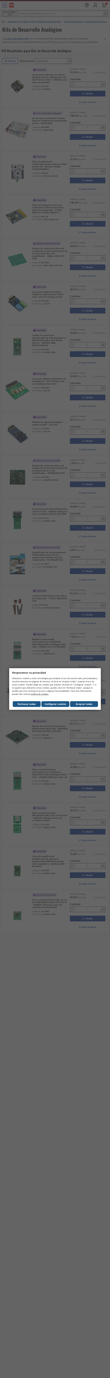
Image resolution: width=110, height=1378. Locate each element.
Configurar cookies (55, 704)
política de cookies (39, 694)
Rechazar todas (27, 704)
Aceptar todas (84, 704)
